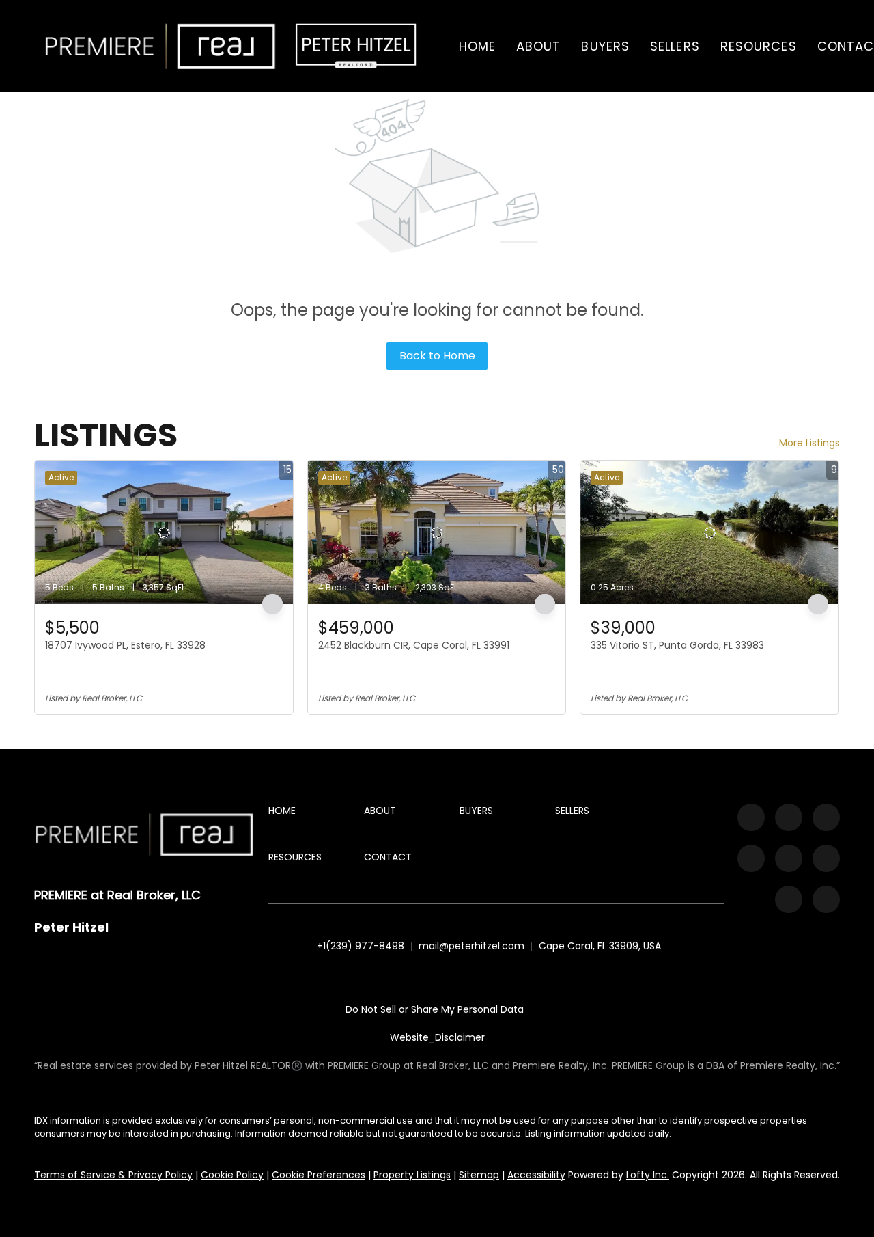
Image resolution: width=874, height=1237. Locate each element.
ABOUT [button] (538, 46)
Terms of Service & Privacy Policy (113, 1175)
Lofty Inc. (647, 1175)
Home (477, 46)
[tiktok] (826, 858)
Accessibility (536, 1175)
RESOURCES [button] (758, 46)
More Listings (809, 443)
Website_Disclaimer (437, 1037)
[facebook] (751, 817)
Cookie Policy (232, 1175)
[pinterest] (788, 899)
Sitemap (479, 1175)
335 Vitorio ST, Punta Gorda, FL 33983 (677, 645)
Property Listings (412, 1175)
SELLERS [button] (675, 46)
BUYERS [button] (605, 46)
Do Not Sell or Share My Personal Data (435, 1009)
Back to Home (437, 356)
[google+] (826, 899)
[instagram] (751, 858)
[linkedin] (788, 817)
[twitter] (826, 817)
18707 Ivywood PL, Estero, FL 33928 (125, 645)
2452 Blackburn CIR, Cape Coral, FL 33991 (413, 645)
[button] (160, 46)
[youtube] (788, 858)
